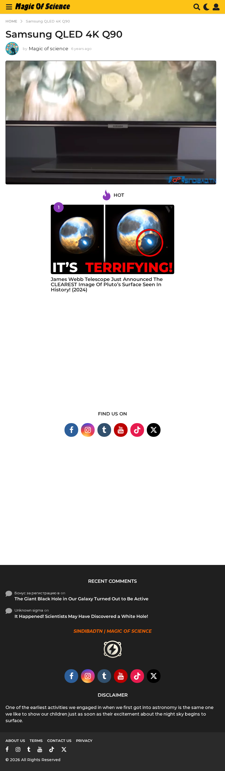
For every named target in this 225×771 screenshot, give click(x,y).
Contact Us (59, 740)
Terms (36, 740)
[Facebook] (71, 430)
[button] (8, 6)
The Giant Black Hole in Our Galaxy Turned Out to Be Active (81, 598)
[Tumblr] (104, 430)
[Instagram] (88, 430)
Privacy (84, 740)
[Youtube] (121, 430)
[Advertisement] (112, 355)
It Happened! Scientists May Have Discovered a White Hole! (81, 616)
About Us (15, 740)
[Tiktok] (137, 430)
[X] (154, 430)
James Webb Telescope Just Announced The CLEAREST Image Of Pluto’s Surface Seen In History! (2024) (107, 284)
